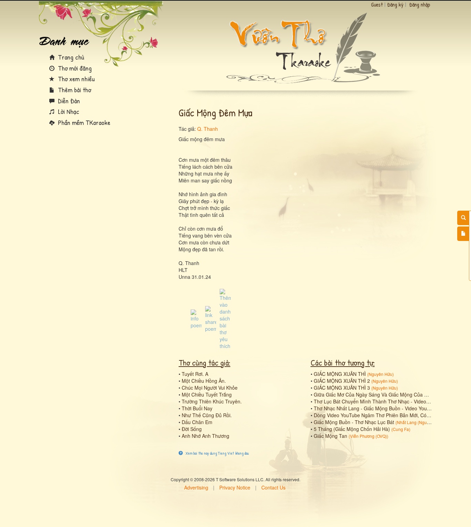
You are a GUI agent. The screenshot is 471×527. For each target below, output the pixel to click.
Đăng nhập (419, 4)
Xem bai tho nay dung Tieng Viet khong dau (216, 453)
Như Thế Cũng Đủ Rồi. (207, 415)
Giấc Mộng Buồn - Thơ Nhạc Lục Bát (354, 422)
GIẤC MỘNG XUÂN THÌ (340, 373)
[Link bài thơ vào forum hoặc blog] (210, 318)
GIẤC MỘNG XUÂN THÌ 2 (342, 380)
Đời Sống (192, 428)
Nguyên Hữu (380, 374)
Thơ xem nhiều (75, 78)
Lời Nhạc (67, 111)
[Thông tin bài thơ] (196, 318)
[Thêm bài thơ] (463, 233)
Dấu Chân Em (197, 422)
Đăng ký (395, 4)
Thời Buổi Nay (197, 408)
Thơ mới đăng (74, 68)
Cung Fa (401, 429)
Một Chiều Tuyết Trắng (207, 394)
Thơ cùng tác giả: (204, 362)
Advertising (196, 487)
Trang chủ (70, 57)
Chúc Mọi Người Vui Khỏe (210, 387)
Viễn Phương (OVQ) (368, 436)
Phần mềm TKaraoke (83, 122)
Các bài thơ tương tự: (343, 362)
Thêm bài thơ (73, 89)
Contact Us (273, 487)
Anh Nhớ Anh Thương (205, 435)
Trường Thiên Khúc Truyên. (212, 401)
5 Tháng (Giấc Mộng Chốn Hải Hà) (352, 428)
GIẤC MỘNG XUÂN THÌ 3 (342, 387)
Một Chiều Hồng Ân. (204, 380)
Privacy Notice (234, 487)
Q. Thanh (207, 128)
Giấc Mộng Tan (330, 435)
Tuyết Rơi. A (195, 373)
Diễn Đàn (68, 100)
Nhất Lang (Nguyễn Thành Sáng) (428, 422)
